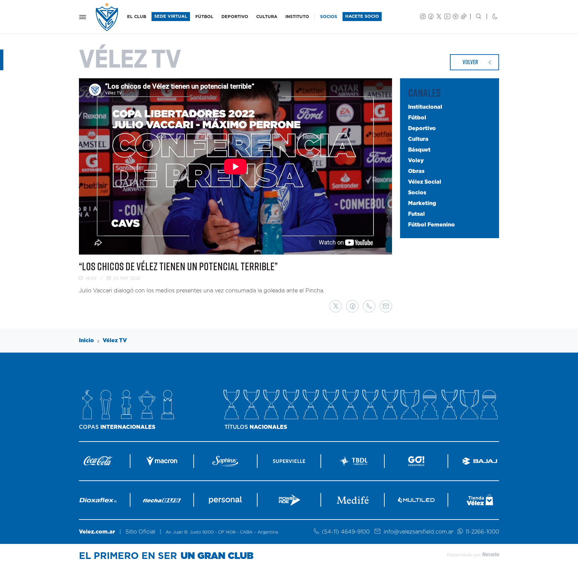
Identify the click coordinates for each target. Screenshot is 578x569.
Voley (416, 160)
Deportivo (422, 128)
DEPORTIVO (234, 17)
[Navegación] (82, 17)
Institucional (425, 107)
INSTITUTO (297, 17)
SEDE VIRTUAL (170, 16)
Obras (416, 171)
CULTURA (266, 17)
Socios (417, 192)
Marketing (422, 203)
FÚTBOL (204, 17)
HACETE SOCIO (362, 16)
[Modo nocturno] (489, 17)
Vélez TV (115, 340)
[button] (335, 306)
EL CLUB (136, 17)
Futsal (416, 214)
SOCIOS (328, 17)
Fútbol (417, 117)
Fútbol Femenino (431, 224)
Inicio (86, 340)
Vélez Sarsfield (107, 17)
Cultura (418, 139)
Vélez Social (424, 182)
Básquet (419, 150)
